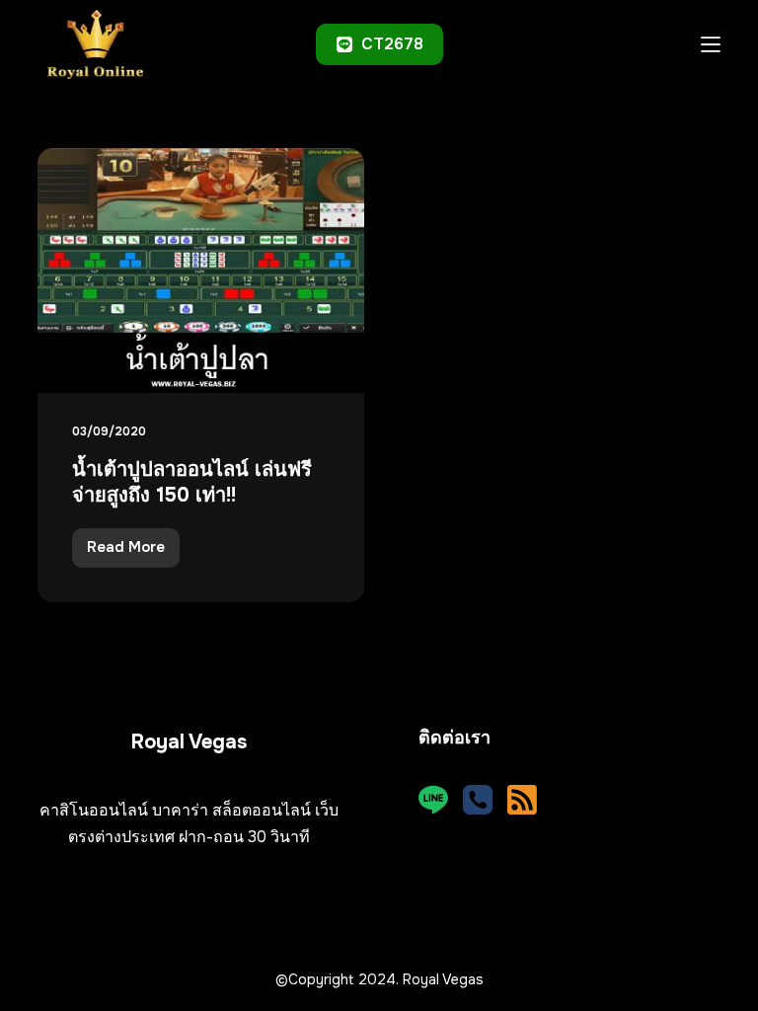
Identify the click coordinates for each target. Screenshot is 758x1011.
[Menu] (710, 44)
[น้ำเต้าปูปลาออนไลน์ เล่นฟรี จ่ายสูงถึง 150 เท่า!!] (201, 270)
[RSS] (522, 800)
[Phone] (478, 800)
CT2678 (392, 44)
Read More (133, 552)
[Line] (433, 800)
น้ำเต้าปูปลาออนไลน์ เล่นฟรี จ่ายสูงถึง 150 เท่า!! (192, 482)
